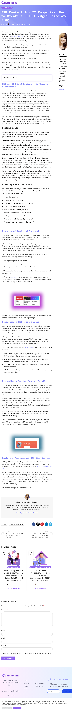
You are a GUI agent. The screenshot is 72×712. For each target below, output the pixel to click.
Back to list (27, 534)
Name (3, 630)
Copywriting (34, 567)
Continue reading (14, 588)
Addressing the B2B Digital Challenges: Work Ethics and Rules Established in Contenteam (14, 576)
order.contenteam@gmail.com (11, 691)
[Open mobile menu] (70, 2)
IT (11, 7)
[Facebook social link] (33, 524)
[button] (49, 77)
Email (3, 638)
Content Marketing (17, 524)
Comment (4, 610)
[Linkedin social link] (46, 524)
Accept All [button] (16, 708)
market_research (13, 567)
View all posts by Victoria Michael (27, 513)
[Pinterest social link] (42, 524)
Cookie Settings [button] (7, 708)
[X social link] (38, 524)
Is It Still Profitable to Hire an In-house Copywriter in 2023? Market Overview (40, 576)
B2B (5, 524)
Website (4, 646)
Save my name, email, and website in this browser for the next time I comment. (27, 653)
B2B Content (6, 7)
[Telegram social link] (50, 524)
